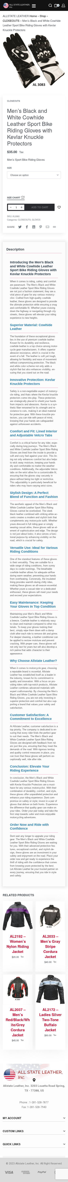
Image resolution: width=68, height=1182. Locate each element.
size (9, 167)
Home (33, 16)
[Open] (34, 6)
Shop (43, 16)
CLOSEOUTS (11, 20)
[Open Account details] (63, 5)
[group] (50, 989)
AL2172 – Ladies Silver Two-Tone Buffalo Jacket (50, 1019)
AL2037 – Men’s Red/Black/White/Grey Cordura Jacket (18, 1022)
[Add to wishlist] (59, 207)
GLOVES (36, 219)
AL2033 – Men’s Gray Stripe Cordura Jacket (50, 946)
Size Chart (13, 197)
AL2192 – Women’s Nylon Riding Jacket (18, 944)
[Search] (50, 5)
